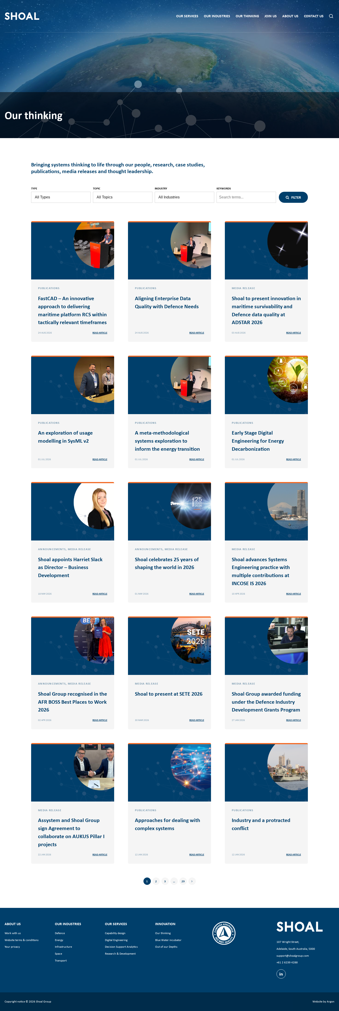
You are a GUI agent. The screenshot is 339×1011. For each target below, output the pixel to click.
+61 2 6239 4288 (287, 962)
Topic (96, 188)
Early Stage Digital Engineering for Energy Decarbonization (258, 440)
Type (34, 188)
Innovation (165, 923)
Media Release (243, 288)
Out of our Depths (166, 947)
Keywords (224, 188)
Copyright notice (15, 1001)
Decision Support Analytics (121, 947)
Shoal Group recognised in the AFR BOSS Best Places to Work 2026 (72, 701)
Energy (59, 940)
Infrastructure (63, 947)
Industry (161, 188)
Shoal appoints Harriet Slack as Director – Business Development (70, 567)
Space (58, 954)
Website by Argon (323, 1001)
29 (183, 881)
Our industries (217, 16)
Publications (49, 288)
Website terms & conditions (22, 940)
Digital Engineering (116, 940)
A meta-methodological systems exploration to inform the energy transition (167, 440)
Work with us (13, 933)
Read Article (99, 332)
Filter (295, 197)
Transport (61, 960)
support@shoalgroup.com (293, 956)
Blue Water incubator (168, 940)
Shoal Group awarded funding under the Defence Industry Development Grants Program (266, 701)
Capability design (115, 933)
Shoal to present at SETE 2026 (168, 693)
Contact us (314, 16)
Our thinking (247, 16)
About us (290, 16)
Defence (60, 933)
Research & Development (120, 954)
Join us (271, 16)
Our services (187, 16)
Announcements (52, 549)
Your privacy (12, 947)
